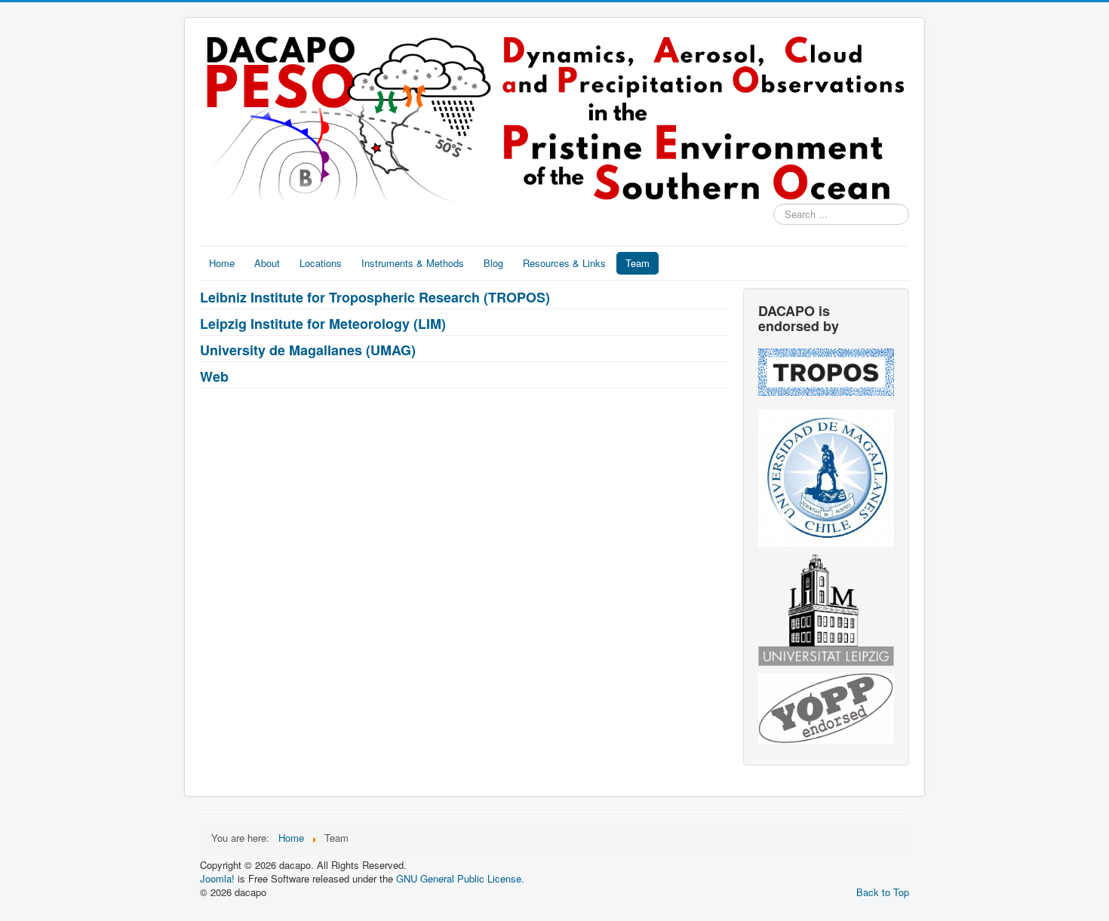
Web (214, 376)
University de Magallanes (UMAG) (308, 350)
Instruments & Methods (412, 263)
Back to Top (882, 892)
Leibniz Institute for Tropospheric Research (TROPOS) (375, 297)
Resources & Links (564, 263)
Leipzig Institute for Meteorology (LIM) (323, 323)
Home (222, 263)
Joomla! (217, 878)
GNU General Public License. (460, 878)
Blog (493, 263)
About (267, 263)
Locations (321, 263)
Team (637, 263)
